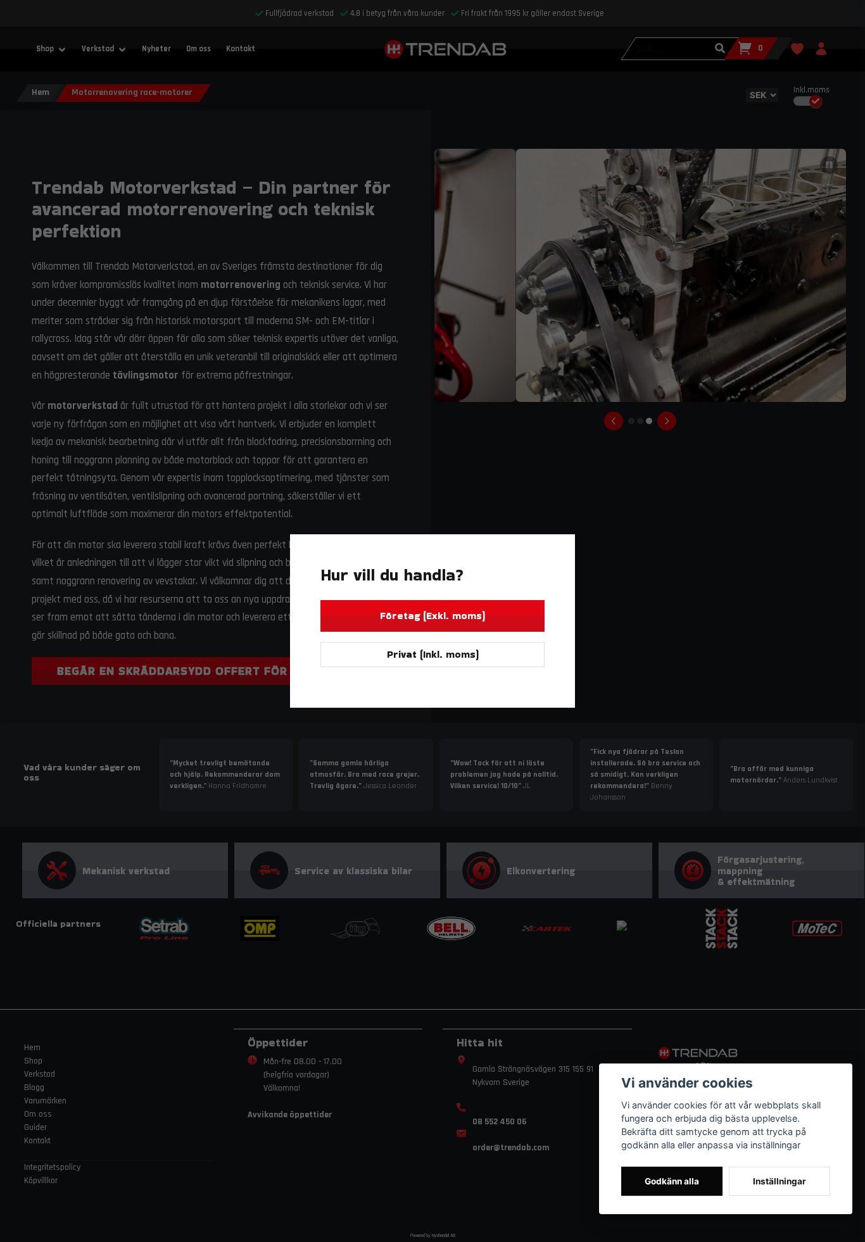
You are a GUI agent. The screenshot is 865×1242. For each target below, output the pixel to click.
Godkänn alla (672, 1181)
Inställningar (779, 1181)
